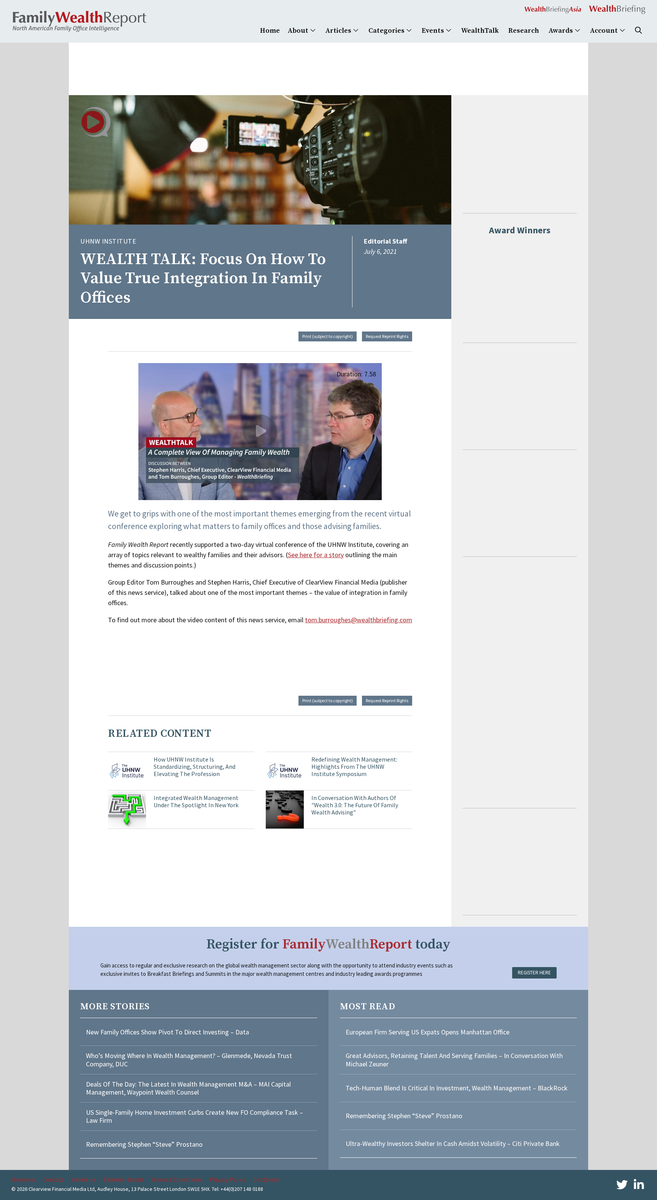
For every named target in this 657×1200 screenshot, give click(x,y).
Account (604, 30)
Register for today (328, 944)
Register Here (534, 972)
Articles (339, 30)
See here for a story (316, 554)
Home (270, 30)
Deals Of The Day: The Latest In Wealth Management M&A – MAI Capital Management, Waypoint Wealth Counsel (188, 1088)
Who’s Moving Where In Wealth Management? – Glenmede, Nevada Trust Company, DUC (189, 1059)
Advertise (83, 1179)
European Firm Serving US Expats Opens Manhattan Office (427, 1032)
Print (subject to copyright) (327, 336)
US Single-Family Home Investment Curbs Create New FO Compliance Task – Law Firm (194, 1116)
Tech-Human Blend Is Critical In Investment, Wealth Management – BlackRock (457, 1088)
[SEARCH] (638, 30)
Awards (561, 30)
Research (523, 30)
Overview (23, 1179)
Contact (53, 1179)
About (299, 30)
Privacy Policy (227, 1179)
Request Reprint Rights (387, 336)
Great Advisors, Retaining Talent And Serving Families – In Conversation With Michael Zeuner (454, 1059)
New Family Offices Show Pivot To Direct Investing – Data (167, 1032)
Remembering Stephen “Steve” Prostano (144, 1144)
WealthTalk (480, 30)
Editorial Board (123, 1179)
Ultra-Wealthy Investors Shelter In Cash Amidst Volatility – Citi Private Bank (453, 1143)
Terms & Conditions (176, 1179)
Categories (387, 30)
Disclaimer (267, 1179)
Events (434, 30)
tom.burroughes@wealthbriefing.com (358, 619)
